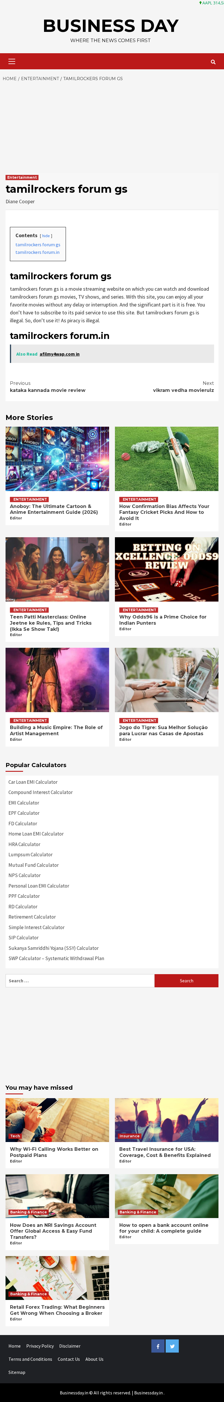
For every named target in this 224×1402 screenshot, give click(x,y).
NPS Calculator (24, 875)
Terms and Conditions (30, 1359)
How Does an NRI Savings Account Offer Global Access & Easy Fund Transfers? (53, 1231)
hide (46, 235)
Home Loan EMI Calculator (36, 834)
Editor (16, 518)
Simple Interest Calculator (36, 927)
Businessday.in (148, 1393)
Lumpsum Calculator (30, 854)
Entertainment (22, 177)
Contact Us (69, 1359)
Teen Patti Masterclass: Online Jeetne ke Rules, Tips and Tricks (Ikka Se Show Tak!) (51, 623)
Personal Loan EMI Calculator (38, 886)
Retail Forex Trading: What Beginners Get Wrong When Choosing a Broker (57, 1310)
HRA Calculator (24, 844)
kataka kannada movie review (47, 386)
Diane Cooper (20, 201)
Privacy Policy (40, 1346)
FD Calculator (22, 823)
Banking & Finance (28, 1212)
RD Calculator (22, 906)
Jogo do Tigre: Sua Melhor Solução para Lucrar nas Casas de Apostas (163, 730)
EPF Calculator (23, 813)
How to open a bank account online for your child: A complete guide (164, 1228)
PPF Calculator (24, 896)
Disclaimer (69, 1346)
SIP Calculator (23, 937)
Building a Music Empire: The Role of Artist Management (56, 730)
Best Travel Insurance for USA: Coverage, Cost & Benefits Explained (165, 1152)
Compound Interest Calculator (40, 792)
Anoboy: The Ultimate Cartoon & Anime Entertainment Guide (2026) (54, 509)
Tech (15, 1136)
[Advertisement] (112, 126)
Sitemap (16, 1372)
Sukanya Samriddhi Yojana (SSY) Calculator (53, 948)
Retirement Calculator (32, 917)
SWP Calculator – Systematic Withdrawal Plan (56, 958)
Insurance (130, 1136)
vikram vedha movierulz (183, 386)
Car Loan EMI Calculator (32, 782)
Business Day (110, 25)
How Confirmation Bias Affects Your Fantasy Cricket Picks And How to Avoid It (164, 512)
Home (14, 1346)
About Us (94, 1359)
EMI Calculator (23, 803)
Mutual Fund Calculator (33, 865)
